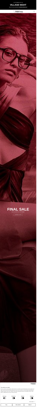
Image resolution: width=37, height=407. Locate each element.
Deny (6, 404)
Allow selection (18, 404)
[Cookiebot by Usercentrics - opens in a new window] (31, 384)
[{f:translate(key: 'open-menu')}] (34, 11)
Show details (31, 401)
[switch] (13, 398)
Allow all (29, 404)
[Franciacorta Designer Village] (18, 11)
